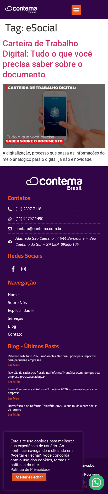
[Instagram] (23, 269)
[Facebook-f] (13, 269)
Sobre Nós (17, 302)
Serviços (15, 318)
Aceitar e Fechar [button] (29, 477)
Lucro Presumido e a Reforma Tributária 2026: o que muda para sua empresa (52, 391)
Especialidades (21, 310)
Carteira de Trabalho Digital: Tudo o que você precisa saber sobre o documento (47, 58)
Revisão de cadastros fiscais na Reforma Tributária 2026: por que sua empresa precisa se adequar (54, 374)
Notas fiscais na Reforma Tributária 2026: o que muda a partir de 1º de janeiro (53, 407)
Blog (12, 326)
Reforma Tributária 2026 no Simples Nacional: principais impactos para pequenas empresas (52, 358)
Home (13, 294)
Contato (15, 334)
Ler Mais (14, 365)
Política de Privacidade (30, 469)
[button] (77, 10)
